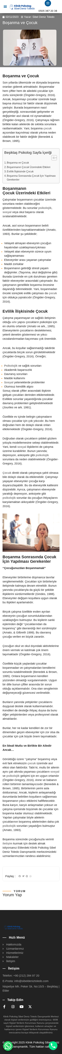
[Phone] (53, 1045)
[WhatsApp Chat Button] (8, 1046)
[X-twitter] (30, 1006)
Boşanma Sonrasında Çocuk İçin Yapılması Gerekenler (31, 177)
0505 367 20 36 (47, 10)
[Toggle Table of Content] (52, 157)
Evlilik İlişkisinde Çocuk (20, 171)
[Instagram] (13, 1006)
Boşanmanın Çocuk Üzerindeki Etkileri (28, 167)
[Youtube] (21, 1006)
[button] (5, 6)
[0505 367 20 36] (48, 3)
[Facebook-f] (4, 1006)
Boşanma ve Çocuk (18, 162)
